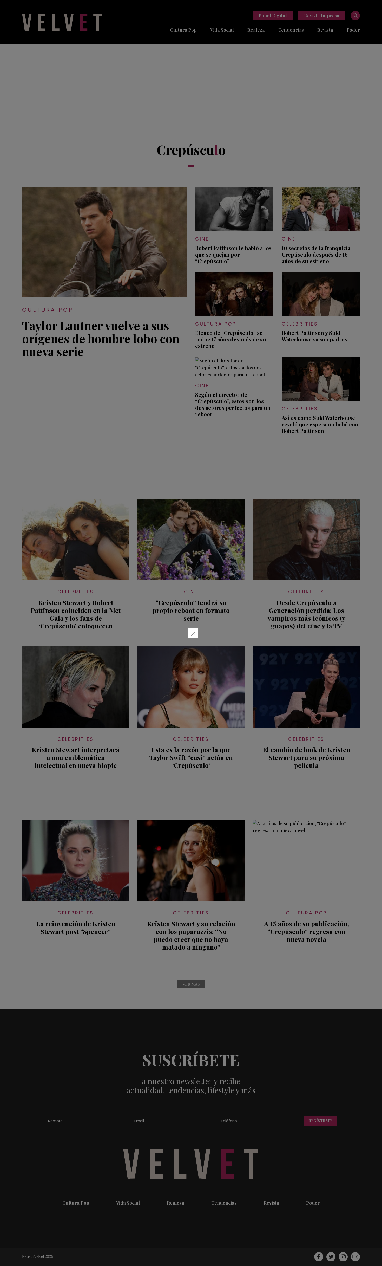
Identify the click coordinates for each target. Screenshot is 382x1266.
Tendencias (291, 30)
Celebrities (300, 324)
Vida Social (222, 30)
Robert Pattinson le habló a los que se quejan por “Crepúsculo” (233, 254)
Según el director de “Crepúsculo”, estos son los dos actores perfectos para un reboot (233, 404)
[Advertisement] (191, 83)
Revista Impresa (321, 15)
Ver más (191, 984)
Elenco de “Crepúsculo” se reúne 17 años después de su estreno (230, 339)
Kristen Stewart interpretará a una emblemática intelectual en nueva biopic (76, 757)
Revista (325, 30)
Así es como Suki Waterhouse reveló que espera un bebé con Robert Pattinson (320, 424)
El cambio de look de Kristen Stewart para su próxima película (306, 757)
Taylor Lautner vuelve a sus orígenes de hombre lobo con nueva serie (100, 338)
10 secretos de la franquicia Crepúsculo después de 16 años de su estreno (316, 254)
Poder (353, 30)
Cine (202, 239)
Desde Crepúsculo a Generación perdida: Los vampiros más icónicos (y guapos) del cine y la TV (306, 614)
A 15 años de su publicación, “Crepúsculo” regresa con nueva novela (306, 931)
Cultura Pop (183, 30)
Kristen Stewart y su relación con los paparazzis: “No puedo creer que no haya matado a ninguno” (191, 935)
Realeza (256, 30)
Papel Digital (273, 15)
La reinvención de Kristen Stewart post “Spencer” (75, 927)
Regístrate (320, 1120)
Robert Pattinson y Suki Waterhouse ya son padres (314, 335)
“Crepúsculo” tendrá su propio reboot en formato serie (191, 610)
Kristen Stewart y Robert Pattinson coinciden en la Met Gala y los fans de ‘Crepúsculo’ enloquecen (76, 614)
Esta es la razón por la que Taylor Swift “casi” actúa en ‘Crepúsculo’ (191, 757)
